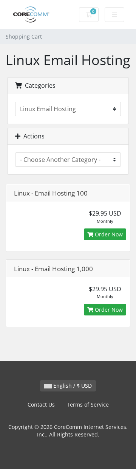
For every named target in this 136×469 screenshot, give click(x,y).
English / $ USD (72, 385)
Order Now (108, 234)
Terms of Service (88, 404)
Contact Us (41, 404)
